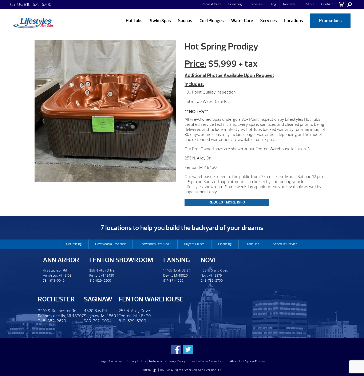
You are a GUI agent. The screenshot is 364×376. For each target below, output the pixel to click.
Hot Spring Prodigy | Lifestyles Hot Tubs (33, 22)
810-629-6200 (37, 4)
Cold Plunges (211, 21)
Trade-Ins (256, 4)
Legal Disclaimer (111, 361)
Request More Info (227, 202)
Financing (235, 4)
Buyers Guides (194, 244)
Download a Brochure (110, 244)
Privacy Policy (136, 361)
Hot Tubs (134, 21)
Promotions (330, 21)
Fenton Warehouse (151, 299)
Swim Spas (160, 21)
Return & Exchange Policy (167, 361)
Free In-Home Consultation (208, 361)
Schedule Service (285, 244)
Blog (273, 4)
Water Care (242, 21)
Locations (293, 21)
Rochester (56, 299)
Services (268, 21)
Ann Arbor (61, 260)
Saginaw (98, 299)
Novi (208, 260)
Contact (327, 4)
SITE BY (147, 370)
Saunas (185, 21)
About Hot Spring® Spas (247, 361)
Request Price (211, 4)
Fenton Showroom (121, 260)
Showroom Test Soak (155, 244)
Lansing (176, 260)
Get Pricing (74, 244)
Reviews (289, 4)
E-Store (308, 4)
